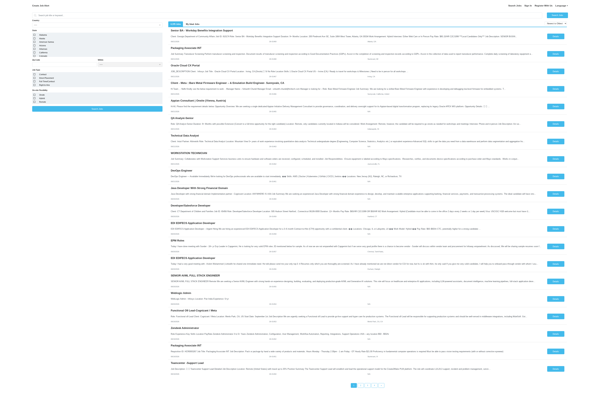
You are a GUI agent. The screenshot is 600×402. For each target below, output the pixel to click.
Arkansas (43, 49)
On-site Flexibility (40, 90)
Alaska (42, 38)
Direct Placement (46, 78)
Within (100, 60)
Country (35, 20)
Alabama (43, 35)
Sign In (528, 5)
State (34, 30)
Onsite (42, 95)
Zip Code (36, 60)
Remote (42, 102)
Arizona (42, 46)
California (43, 53)
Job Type (36, 70)
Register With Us (543, 5)
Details (556, 36)
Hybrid (42, 98)
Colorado (43, 56)
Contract (42, 74)
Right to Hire (44, 85)
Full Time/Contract (47, 81)
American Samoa (46, 42)
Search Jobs (515, 5)
